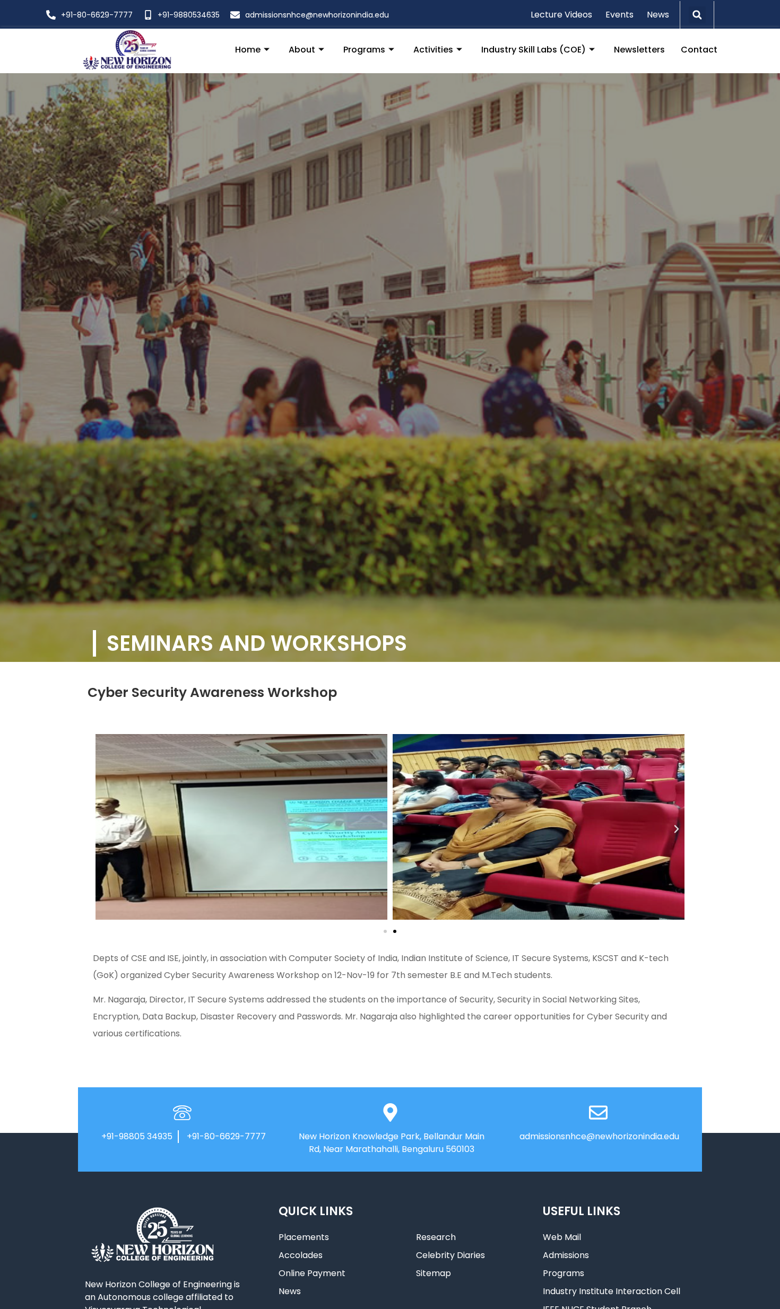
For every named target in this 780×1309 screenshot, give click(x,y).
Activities (433, 49)
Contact (699, 49)
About (302, 49)
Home (248, 49)
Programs (364, 49)
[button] (697, 14)
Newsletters (639, 49)
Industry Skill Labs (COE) (533, 49)
